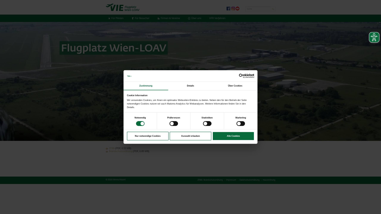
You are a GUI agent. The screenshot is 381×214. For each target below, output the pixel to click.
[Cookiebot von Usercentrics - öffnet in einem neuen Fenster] (241, 76)
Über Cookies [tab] (235, 85)
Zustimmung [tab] (146, 85)
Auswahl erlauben (190, 136)
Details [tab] (190, 85)
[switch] (174, 123)
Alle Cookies (233, 136)
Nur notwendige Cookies (148, 136)
